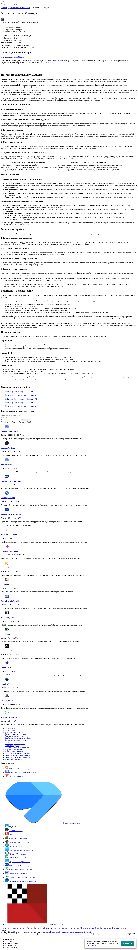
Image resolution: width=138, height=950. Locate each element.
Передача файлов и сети (14, 750)
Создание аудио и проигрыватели (17, 755)
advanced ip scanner (19, 928)
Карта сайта (88, 932)
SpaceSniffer (5, 568)
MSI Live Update (7, 618)
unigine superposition (104, 928)
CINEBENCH (6, 667)
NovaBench (5, 684)
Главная (4, 8)
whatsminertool (6, 928)
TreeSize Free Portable (9, 717)
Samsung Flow (6, 464)
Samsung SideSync (8, 498)
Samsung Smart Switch (9, 431)
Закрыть (127, 943)
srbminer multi (63, 928)
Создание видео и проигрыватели (17, 757)
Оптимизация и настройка (15, 744)
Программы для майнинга (14, 759)
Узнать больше (91, 945)
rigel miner (53, 928)
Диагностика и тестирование (19, 8)
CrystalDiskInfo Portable (10, 601)
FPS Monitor (5, 634)
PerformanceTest (7, 651)
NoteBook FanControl (9, 535)
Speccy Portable (7, 701)
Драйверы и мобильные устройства (18, 738)
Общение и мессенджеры (14, 742)
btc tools (30, 928)
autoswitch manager (120, 928)
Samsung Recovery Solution (11, 514)
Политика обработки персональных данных (66, 932)
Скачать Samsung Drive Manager (12, 57)
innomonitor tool (75, 928)
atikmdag (46, 928)
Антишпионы (10, 730)
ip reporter (37, 928)
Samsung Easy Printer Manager (12, 481)
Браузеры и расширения (14, 732)
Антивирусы (10, 728)
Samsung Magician (8, 448)
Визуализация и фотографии (15, 734)
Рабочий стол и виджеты (14, 751)
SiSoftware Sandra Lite (9, 551)
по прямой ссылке (56, 61)
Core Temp (5, 584)
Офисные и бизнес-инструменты (17, 748)
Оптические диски (12, 746)
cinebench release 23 (89, 928)
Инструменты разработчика (15, 740)
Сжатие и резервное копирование (17, 753)
